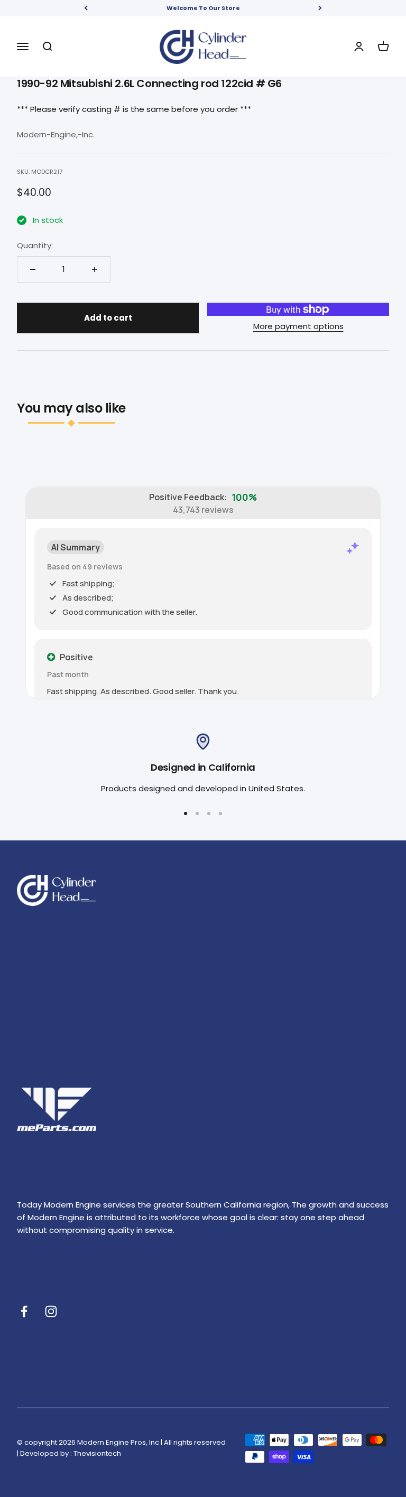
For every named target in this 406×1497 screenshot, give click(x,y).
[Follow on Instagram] (51, 1311)
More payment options (298, 326)
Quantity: (35, 245)
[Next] (320, 8)
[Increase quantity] (94, 269)
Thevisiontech (97, 1453)
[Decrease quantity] (32, 269)
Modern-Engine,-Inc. (56, 134)
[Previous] (86, 8)
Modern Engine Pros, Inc (118, 1442)
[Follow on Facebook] (24, 1311)
